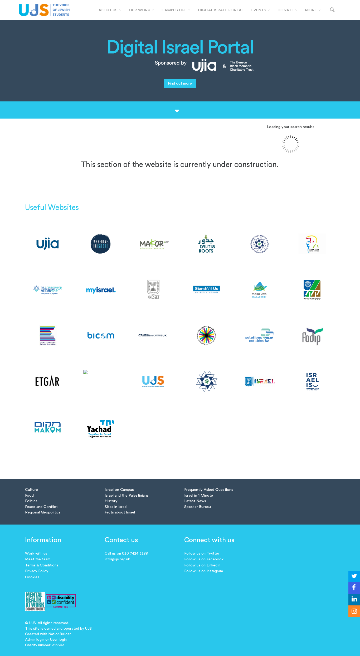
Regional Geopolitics (43, 512)
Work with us (36, 553)
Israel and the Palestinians (127, 495)
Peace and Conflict (41, 507)
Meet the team (37, 559)
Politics (31, 501)
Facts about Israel (120, 512)
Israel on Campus (119, 490)
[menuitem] (110, 10)
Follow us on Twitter (201, 553)
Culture (31, 490)
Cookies (32, 577)
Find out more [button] (180, 83)
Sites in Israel (116, 507)
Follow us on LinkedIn (202, 565)
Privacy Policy (36, 571)
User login (58, 640)
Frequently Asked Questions (208, 490)
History (111, 501)
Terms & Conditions (41, 565)
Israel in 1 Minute (198, 495)
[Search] (332, 10)
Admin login (34, 640)
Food (29, 495)
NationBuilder (59, 634)
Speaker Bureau (197, 507)
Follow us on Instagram (203, 571)
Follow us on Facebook (203, 559)
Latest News (195, 501)
